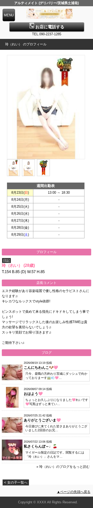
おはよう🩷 (33, 394)
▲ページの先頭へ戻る (73, 492)
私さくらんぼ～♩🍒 (40, 446)
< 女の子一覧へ (15, 482)
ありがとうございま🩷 (42, 420)
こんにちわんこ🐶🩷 (41, 367)
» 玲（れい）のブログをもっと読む (63, 467)
